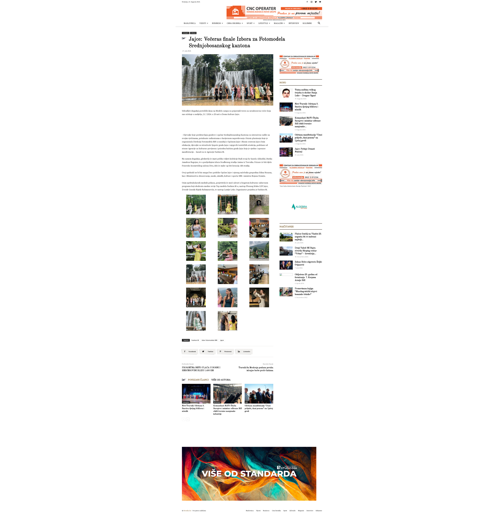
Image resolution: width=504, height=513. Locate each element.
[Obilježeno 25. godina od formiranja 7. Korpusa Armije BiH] (286, 277)
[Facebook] (307, 2)
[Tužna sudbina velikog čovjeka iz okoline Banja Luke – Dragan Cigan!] (286, 93)
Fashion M (195, 340)
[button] (319, 23)
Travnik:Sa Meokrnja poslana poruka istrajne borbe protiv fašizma (255, 369)
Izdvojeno (186, 33)
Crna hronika (234, 23)
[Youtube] (320, 2)
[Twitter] (316, 2)
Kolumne (307, 23)
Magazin (278, 23)
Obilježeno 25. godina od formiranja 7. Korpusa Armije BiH (306, 277)
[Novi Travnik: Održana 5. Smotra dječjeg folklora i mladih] (196, 394)
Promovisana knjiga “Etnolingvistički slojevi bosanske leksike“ (306, 291)
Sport (250, 23)
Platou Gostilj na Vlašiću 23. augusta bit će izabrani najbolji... (308, 237)
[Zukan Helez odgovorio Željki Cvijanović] (286, 265)
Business (216, 23)
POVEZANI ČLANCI (198, 379)
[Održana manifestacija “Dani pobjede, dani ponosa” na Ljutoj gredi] (259, 394)
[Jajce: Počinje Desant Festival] (286, 152)
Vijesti (202, 23)
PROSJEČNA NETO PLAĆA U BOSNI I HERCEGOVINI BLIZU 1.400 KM (201, 369)
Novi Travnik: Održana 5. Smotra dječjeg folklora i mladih (193, 408)
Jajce (222, 340)
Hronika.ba (187, 511)
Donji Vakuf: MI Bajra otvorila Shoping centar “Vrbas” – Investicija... (306, 251)
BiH (246, 402)
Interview (294, 23)
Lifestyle (263, 23)
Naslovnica (190, 23)
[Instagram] (311, 2)
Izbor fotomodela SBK (209, 340)
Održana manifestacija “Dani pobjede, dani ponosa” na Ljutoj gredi (259, 408)
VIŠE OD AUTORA (220, 379)
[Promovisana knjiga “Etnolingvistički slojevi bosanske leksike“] (286, 291)
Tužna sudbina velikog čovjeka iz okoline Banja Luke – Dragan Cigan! (306, 93)
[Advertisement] (229, 125)
